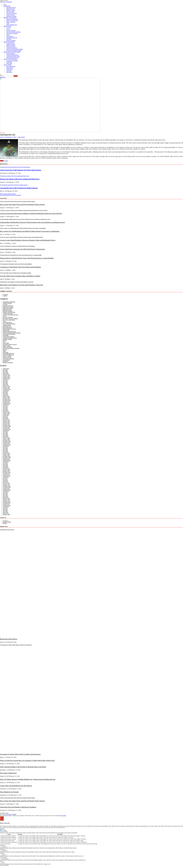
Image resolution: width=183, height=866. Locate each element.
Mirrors (8, 34)
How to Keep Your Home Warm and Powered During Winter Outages (22, 204)
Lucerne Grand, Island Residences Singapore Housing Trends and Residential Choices (27, 240)
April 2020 (5, 435)
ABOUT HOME (7, 64)
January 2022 (6, 421)
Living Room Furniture (11, 47)
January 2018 (6, 470)
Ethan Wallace (22, 137)
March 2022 (6, 419)
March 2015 (6, 513)
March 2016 (6, 497)
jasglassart (5, 160)
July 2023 (5, 406)
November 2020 (7, 426)
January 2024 (6, 398)
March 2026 (6, 373)
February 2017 (6, 483)
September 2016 (7, 490)
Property (5, 349)
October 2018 (6, 459)
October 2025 (6, 379)
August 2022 (6, 415)
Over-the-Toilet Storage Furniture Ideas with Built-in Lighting (20, 276)
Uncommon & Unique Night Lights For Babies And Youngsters (20, 754)
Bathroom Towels (10, 9)
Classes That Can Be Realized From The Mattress (16, 785)
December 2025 (6, 377)
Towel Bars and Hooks (11, 13)
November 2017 (7, 473)
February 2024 (6, 397)
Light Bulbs (9, 62)
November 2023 (7, 401)
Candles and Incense (8, 313)
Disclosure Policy (7, 522)
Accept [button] (56, 815)
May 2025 (5, 382)
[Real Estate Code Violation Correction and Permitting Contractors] (16, 282)
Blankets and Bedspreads (12, 19)
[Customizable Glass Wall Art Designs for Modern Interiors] (14, 185)
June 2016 (5, 493)
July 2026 (5, 370)
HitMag (14, 814)
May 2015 (5, 510)
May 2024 (5, 393)
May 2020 (5, 434)
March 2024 (6, 395)
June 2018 (5, 464)
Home (5, 4)
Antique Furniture (10, 43)
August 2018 (6, 461)
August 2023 (6, 404)
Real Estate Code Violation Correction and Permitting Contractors (21, 285)
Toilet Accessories (10, 14)
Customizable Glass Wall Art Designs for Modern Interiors (19, 188)
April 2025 (5, 384)
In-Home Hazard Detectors (12, 54)
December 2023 (6, 399)
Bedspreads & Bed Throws (8, 639)
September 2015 (7, 505)
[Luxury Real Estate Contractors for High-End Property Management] (17, 246)
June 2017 (5, 479)
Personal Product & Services (10, 344)
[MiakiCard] (50, 131)
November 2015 (7, 503)
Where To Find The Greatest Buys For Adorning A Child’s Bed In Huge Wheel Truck (27, 760)
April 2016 (5, 496)
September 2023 (7, 403)
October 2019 (6, 443)
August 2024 (6, 390)
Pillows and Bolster (10, 21)
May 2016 (5, 495)
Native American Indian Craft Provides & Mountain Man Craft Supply (23, 767)
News (4, 341)
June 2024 (5, 391)
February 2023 (6, 412)
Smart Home (9, 72)
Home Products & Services (12, 57)
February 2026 (6, 375)
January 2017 (6, 484)
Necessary (4, 830)
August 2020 (6, 430)
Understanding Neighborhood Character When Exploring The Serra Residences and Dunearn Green (32, 222)
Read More (63, 815)
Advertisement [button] (3, 857)
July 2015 (5, 508)
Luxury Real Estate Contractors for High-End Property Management (22, 249)
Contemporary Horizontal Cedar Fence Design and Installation (20, 267)
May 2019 (5, 450)
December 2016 (6, 486)
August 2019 (6, 446)
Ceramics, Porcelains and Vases (10, 314)
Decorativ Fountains (11, 30)
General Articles (7, 325)
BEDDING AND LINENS (10, 17)
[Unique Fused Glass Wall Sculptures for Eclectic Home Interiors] (15, 167)
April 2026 (5, 372)
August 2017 (6, 477)
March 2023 (6, 411)
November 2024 (7, 389)
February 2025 (6, 386)
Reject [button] (59, 815)
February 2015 (6, 514)
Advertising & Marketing (9, 301)
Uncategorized (6, 360)
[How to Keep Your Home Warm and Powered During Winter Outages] (17, 201)
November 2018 (7, 457)
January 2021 (6, 424)
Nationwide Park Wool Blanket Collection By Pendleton (18, 807)
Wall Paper (8, 39)
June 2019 (5, 448)
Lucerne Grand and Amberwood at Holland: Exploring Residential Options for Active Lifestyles (31, 213)
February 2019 (6, 453)
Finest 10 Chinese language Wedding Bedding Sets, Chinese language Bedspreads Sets (27, 779)
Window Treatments (11, 40)
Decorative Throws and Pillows (13, 31)
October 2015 (6, 504)
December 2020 (6, 425)
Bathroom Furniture (10, 44)
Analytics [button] (2, 853)
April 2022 (5, 417)
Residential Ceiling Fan (11, 37)
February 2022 (6, 420)
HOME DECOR (7, 26)
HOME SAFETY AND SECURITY (12, 52)
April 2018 (5, 466)
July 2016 (5, 492)
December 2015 (6, 501)
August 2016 (6, 491)
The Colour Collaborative (8, 773)
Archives (5, 295)
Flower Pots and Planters (12, 33)
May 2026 (5, 371)
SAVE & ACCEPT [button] (4, 865)
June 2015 (5, 509)
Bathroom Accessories (11, 16)
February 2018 (6, 469)
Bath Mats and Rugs (11, 7)
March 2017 (6, 482)
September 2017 (7, 475)
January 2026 (6, 376)
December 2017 (6, 472)
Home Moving (9, 67)
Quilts (7, 23)
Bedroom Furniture (10, 46)
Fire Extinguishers (10, 53)
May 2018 (5, 465)
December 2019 (6, 441)
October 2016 (6, 488)
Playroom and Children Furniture (13, 50)
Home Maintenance (10, 66)
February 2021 (6, 422)
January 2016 (6, 500)
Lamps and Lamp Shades (12, 60)
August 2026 (6, 368)
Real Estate (9, 70)
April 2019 (5, 451)
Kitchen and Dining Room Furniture (14, 49)
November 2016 (7, 487)
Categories (5, 294)
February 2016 (6, 499)
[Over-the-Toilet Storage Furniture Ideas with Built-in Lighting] (15, 273)
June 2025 (5, 381)
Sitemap (5, 523)
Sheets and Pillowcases (11, 24)
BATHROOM (7, 6)
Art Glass (8, 27)
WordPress (8, 814)
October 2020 (6, 428)
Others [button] (1, 861)
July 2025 (5, 380)
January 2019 (6, 455)
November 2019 (7, 442)
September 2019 (7, 444)
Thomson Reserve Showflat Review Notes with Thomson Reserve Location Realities (27, 258)
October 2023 (6, 402)
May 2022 (5, 416)
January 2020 (6, 439)
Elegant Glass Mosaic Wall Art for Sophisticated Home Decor (20, 179)
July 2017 (5, 478)
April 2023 (5, 410)
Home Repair (9, 69)
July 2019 (5, 447)
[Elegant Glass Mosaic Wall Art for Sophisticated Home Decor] (14, 176)
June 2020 (5, 433)
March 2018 (6, 468)
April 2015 (5, 512)
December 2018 (6, 456)
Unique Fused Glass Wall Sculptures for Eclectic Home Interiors (20, 170)
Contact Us (5, 520)
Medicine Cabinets (10, 10)
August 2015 (6, 506)
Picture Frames (9, 36)
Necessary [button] (2, 828)
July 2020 (5, 431)
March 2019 (6, 452)
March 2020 (6, 437)
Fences (4, 321)
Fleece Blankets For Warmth (9, 792)
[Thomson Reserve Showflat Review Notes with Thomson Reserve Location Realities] (21, 255)
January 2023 (6, 413)
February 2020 (6, 438)
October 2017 (6, 474)
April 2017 (5, 481)
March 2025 (6, 385)
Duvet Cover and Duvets (12, 20)
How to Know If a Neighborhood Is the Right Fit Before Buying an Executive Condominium (29, 231)
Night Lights (9, 63)
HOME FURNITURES (9, 42)
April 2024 (5, 394)
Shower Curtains (10, 11)
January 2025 (6, 388)
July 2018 (5, 462)
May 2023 (5, 408)
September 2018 (7, 460)
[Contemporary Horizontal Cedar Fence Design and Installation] (16, 264)
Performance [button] (3, 849)
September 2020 (7, 429)
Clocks (8, 29)
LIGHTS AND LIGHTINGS (10, 59)
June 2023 (5, 407)
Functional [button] (2, 845)
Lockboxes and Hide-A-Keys (13, 56)
